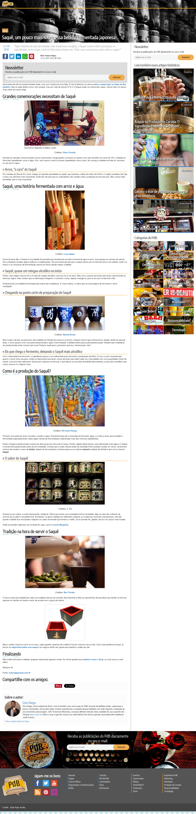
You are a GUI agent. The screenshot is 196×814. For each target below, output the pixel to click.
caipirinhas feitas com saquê (24, 647)
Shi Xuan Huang (69, 430)
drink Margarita (61, 524)
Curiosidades (148, 255)
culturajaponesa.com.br (20, 672)
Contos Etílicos (178, 246)
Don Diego (29, 703)
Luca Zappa (69, 253)
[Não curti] (41, 58)
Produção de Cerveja (179, 311)
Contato (102, 775)
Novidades (187, 170)
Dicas (5, 30)
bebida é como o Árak (93, 659)
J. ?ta (69, 508)
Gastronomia (148, 292)
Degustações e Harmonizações (179, 255)
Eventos (188, 71)
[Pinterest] (31, 58)
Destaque (148, 265)
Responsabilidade (179, 320)
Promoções (148, 320)
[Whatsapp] (25, 58)
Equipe (71, 778)
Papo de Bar (7, 4)
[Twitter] (12, 58)
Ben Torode (69, 592)
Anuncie (71, 775)
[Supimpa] (43, 58)
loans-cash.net (35, 714)
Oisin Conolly (69, 152)
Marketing (187, 137)
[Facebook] (6, 58)
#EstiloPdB (186, 104)
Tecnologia (178, 330)
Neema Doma (69, 334)
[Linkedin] (19, 58)
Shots (148, 330)
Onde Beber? (185, 203)
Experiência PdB (179, 283)
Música (148, 302)
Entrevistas (178, 274)
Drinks (148, 274)
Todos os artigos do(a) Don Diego (17, 721)
